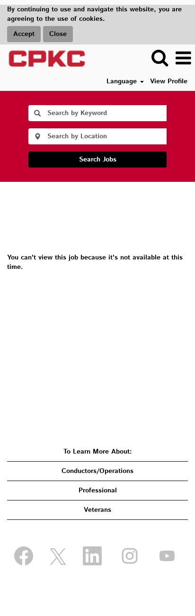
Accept (24, 34)
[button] (183, 58)
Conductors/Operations (97, 471)
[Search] (159, 58)
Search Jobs (97, 159)
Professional (98, 490)
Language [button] (122, 81)
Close (58, 34)
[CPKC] (43, 58)
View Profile (168, 81)
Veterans (97, 510)
